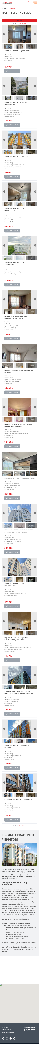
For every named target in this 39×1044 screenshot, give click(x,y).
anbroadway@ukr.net (8, 1032)
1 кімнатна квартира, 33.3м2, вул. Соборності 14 (16, 103)
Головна (4, 8)
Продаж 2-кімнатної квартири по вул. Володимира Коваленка (18, 425)
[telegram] (14, 1038)
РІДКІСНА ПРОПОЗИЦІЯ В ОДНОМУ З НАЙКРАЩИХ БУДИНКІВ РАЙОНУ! (16, 639)
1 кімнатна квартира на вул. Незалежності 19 (14, 209)
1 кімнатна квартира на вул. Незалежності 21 (14, 585)
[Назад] (4, 34)
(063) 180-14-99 (29, 1027)
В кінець (24, 23)
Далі (20, 23)
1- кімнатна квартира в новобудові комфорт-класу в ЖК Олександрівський (18, 692)
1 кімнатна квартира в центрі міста (17, 51)
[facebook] (3, 1038)
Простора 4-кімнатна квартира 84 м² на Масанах (18, 371)
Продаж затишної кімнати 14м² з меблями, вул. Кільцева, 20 (16, 317)
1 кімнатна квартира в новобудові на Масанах (17, 746)
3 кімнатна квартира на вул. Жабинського (14, 263)
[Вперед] (35, 34)
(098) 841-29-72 (29, 1030)
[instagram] (11, 1038)
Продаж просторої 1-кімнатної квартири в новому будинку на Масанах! (19, 531)
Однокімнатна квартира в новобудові (18, 799)
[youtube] (7, 1038)
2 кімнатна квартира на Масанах (16, 156)
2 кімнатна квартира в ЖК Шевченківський (19, 478)
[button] (19, 1001)
